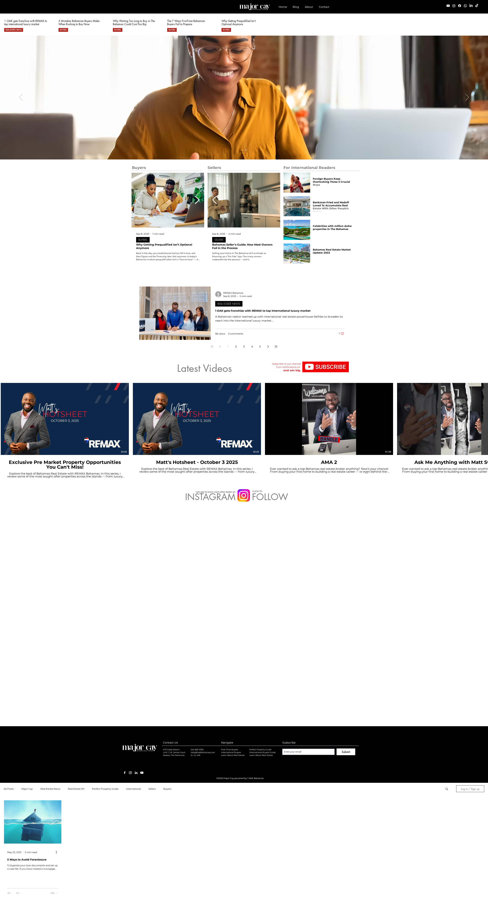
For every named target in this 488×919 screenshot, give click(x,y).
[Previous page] (220, 346)
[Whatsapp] (465, 6)
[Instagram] (454, 6)
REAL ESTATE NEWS (14, 29)
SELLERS (218, 240)
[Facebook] (460, 6)
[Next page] (268, 346)
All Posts (9, 582)
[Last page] (276, 346)
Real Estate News (50, 582)
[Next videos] (483, 418)
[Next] (467, 97)
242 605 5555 (197, 543)
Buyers (167, 582)
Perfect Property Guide (105, 582)
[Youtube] (448, 6)
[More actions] (57, 645)
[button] (296, 7)
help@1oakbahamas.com (203, 546)
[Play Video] (65, 419)
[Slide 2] (245, 149)
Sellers (152, 582)
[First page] (212, 346)
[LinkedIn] (471, 6)
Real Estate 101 (76, 582)
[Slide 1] (242, 149)
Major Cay (27, 582)
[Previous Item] (138, 200)
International (133, 582)
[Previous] (20, 97)
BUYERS (63, 29)
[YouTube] (142, 566)
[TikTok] (477, 6)
